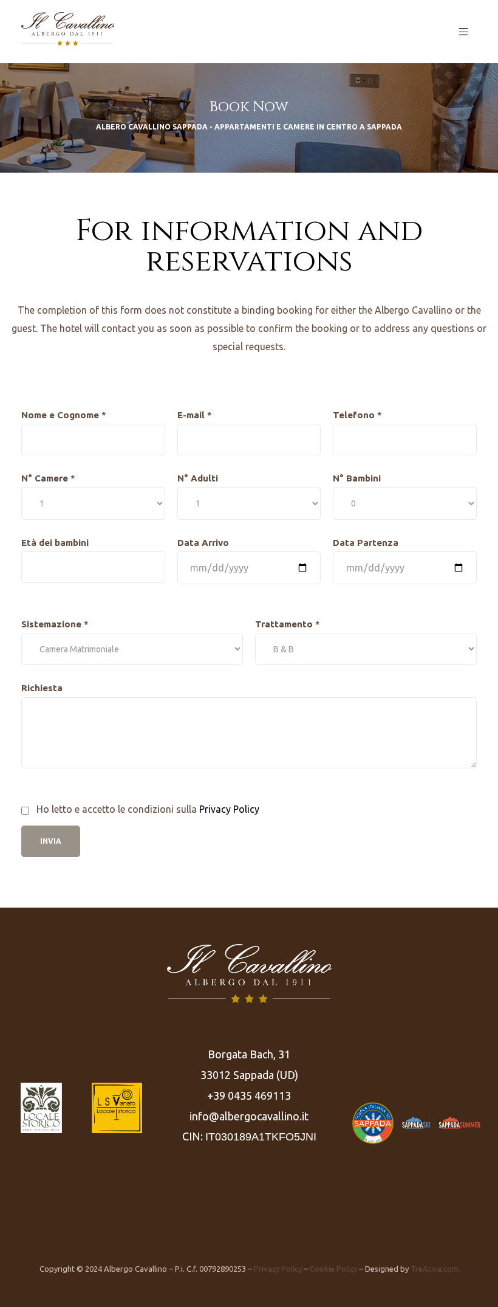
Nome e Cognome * (63, 415)
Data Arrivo (203, 542)
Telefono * (357, 415)
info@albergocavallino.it (249, 1116)
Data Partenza (365, 542)
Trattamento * (287, 624)
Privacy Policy (229, 809)
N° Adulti (197, 478)
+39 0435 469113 (249, 1095)
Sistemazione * (55, 624)
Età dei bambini (55, 542)
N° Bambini (357, 478)
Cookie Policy (333, 1268)
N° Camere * (48, 478)
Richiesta (42, 688)
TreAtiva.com (435, 1268)
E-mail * (194, 415)
